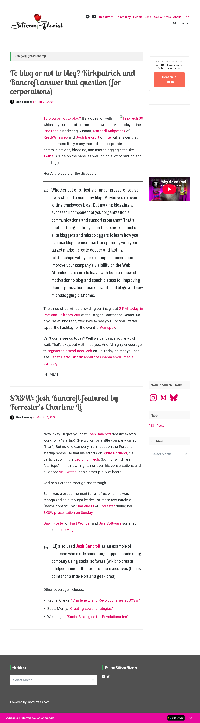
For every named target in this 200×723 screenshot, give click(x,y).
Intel (108, 137)
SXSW (48, 512)
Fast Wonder (80, 523)
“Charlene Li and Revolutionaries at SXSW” (105, 600)
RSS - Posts (156, 425)
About (177, 17)
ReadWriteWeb (55, 137)
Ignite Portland (115, 453)
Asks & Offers (162, 17)
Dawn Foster (53, 523)
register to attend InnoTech (70, 351)
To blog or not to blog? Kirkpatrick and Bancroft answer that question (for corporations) (72, 82)
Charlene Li (85, 506)
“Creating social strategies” (91, 608)
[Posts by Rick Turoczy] (12, 101)
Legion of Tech (86, 459)
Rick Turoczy (24, 101)
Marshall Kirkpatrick (109, 131)
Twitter (48, 156)
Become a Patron (169, 79)
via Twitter (67, 472)
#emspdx (107, 327)
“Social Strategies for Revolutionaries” (97, 617)
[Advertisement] (169, 313)
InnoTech (50, 131)
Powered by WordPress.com (29, 702)
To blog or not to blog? (62, 118)
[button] (100, 718)
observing (65, 529)
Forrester (107, 506)
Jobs (148, 17)
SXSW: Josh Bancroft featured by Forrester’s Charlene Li (64, 402)
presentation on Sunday (73, 512)
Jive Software (110, 523)
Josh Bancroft (87, 137)
